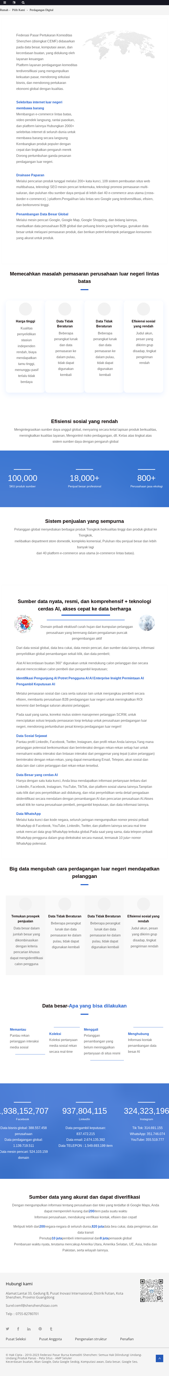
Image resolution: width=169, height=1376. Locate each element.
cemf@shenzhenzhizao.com (36, 1305)
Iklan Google (42, 1362)
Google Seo (129, 1362)
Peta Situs (46, 1358)
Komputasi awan (92, 1362)
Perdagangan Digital (41, 10)
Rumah (4, 10)
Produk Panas (27, 1358)
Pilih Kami (18, 10)
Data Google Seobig (66, 1362)
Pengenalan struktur (91, 1339)
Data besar (112, 1362)
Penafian (127, 1339)
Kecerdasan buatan (19, 1362)
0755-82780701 (27, 1314)
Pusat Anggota (50, 1339)
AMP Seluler (63, 1358)
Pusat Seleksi (16, 1339)
